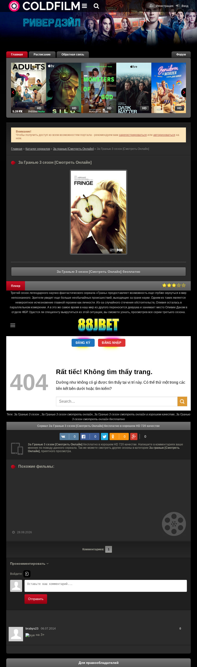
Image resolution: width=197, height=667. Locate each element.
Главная (17, 54)
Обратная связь (73, 54)
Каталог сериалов (37, 149)
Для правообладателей (99, 663)
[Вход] (27, 573)
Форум (181, 54)
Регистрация (164, 6)
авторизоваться (164, 135)
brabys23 (31, 628)
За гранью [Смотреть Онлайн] (73, 149)
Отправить (35, 599)
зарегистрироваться (133, 135)
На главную (45, 6)
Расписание (42, 54)
